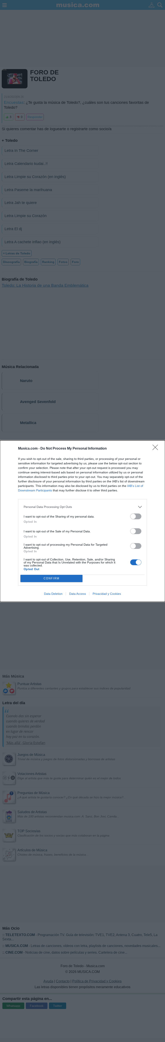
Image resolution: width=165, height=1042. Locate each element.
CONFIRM (52, 578)
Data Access (77, 593)
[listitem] (82, 507)
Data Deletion (53, 593)
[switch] (135, 516)
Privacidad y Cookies (107, 593)
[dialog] (82, 521)
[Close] (157, 449)
